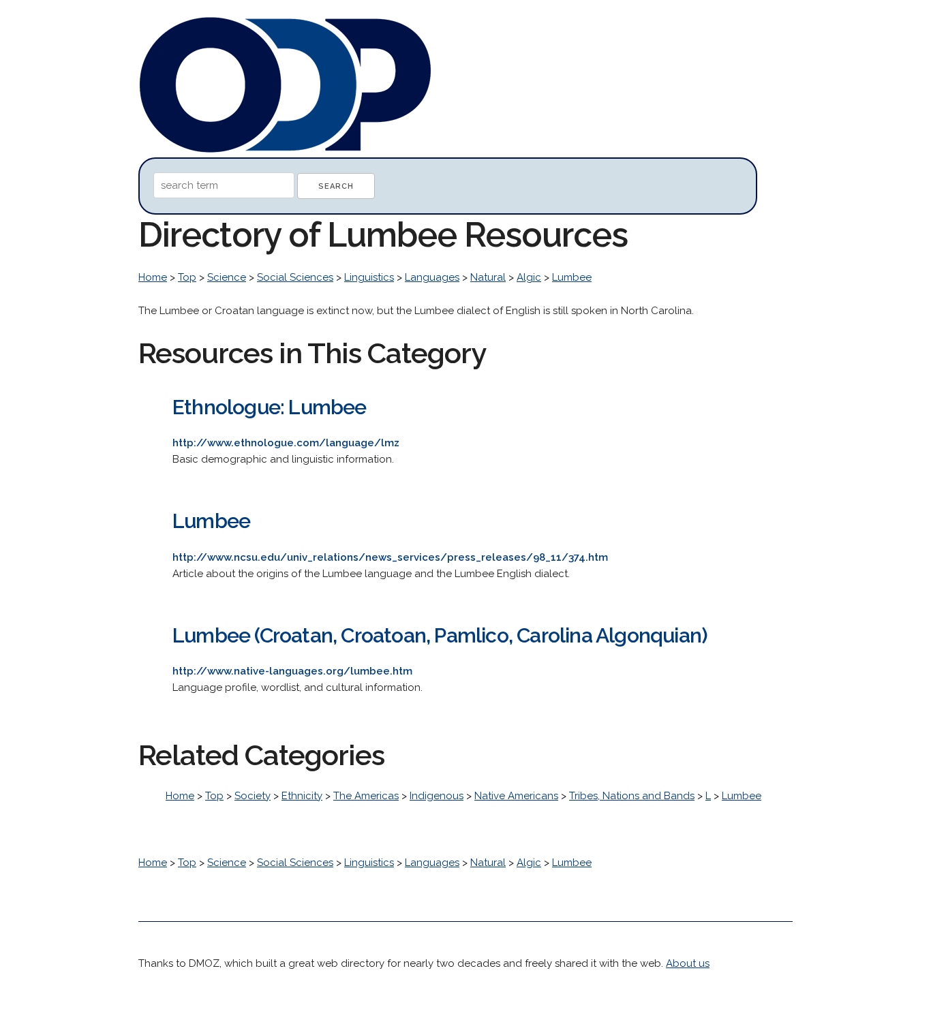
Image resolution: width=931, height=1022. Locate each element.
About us (687, 963)
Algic (529, 277)
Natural (488, 277)
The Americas (366, 796)
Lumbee (572, 277)
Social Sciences (295, 277)
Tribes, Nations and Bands (632, 796)
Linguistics (369, 277)
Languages (432, 277)
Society (252, 796)
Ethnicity (301, 796)
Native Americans (516, 796)
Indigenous (436, 796)
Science (226, 277)
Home (152, 277)
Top (187, 277)
